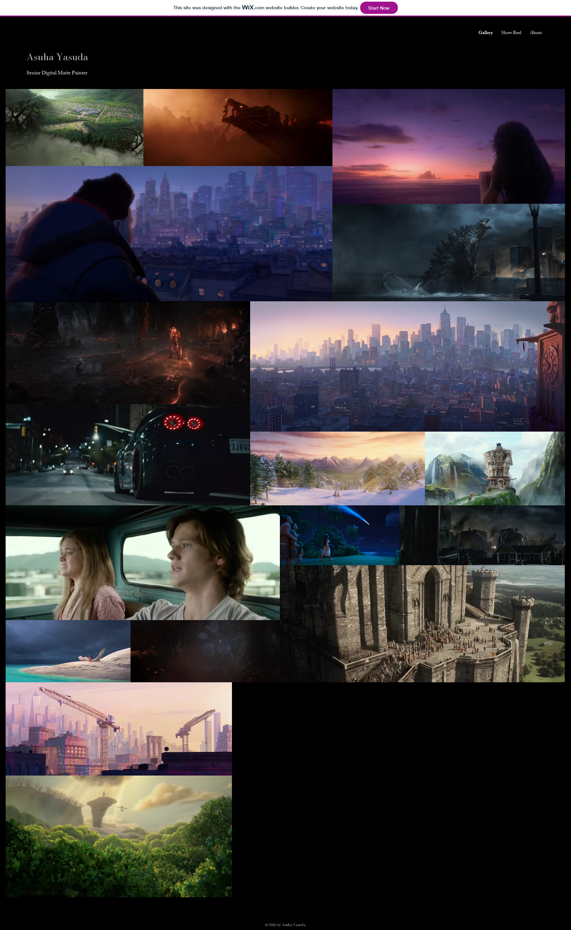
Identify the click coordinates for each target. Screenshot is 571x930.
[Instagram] (543, 61)
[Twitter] (529, 61)
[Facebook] (515, 61)
